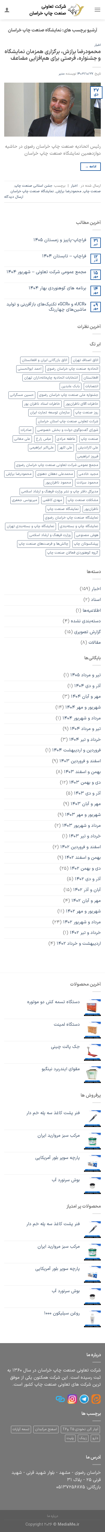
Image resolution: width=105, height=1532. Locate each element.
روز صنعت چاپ (86, 412)
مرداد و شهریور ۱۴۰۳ (81, 825)
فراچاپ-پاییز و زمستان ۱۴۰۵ (59, 240)
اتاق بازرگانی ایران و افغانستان (44, 360)
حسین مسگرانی (22, 395)
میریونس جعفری (24, 500)
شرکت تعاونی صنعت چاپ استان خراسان (68, 421)
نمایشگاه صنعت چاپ (63, 509)
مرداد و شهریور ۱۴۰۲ (82, 922)
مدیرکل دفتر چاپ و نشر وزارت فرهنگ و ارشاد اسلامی (59, 491)
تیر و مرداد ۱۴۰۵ (85, 675)
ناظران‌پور (91, 509)
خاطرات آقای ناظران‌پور (82, 403)
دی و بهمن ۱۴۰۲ (85, 868)
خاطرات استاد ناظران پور (42, 403)
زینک (83, 1438)
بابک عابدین (70, 386)
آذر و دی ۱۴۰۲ (88, 879)
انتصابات (91, 386)
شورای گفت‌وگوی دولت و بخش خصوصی (67, 430)
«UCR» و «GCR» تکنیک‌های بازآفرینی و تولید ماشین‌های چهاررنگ (46, 307)
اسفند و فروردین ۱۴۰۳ (80, 761)
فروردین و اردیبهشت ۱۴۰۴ (76, 750)
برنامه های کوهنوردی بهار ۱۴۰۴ (57, 288)
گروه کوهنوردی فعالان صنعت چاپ (72, 552)
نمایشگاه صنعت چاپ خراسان (32, 191)
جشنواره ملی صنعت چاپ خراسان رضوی (68, 395)
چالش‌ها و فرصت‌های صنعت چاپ (43, 543)
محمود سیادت (87, 482)
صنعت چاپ (92, 191)
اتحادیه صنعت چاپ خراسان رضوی (72, 368)
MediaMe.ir (69, 1525)
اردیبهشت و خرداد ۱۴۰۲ (79, 943)
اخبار (97, 45)
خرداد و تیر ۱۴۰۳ (85, 836)
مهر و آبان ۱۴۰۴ (86, 696)
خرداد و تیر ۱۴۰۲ (85, 932)
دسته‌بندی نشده (86, 621)
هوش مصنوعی (87, 535)
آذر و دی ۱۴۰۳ (87, 793)
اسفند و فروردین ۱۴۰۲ (80, 847)
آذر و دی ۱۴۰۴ (87, 686)
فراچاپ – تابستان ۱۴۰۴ (64, 256)
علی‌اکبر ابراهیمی (42, 447)
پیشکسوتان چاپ (86, 543)
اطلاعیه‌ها (92, 610)
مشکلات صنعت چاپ (83, 500)
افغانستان (90, 377)
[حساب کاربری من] (7, 10)
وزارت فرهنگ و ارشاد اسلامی (50, 535)
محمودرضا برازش (68, 191)
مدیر (61, 73)
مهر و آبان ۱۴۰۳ (86, 804)
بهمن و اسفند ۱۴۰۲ (83, 857)
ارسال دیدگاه (13, 196)
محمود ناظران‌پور (58, 482)
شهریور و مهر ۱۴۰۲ (83, 911)
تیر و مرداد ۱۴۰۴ (85, 729)
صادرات (26, 430)
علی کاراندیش (88, 447)
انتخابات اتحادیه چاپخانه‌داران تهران (51, 377)
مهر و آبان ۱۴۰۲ (86, 900)
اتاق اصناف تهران (85, 360)
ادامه (90, 166)
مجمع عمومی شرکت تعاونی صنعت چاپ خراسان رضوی (57, 465)
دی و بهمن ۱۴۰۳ (85, 782)
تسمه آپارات (21, 1429)
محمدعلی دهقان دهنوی (55, 474)
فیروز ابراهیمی (87, 456)
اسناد (96, 599)
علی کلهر (65, 447)
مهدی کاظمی (52, 500)
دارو (95, 1438)
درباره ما (52, 1516)
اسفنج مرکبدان (46, 1429)
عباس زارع (43, 438)
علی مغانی (22, 438)
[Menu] (97, 9)
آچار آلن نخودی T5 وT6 (80, 1429)
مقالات (94, 642)
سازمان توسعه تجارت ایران (50, 412)
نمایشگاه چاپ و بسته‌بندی (79, 526)
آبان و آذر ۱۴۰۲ (87, 890)
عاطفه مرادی (66, 438)
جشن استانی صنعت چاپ (33, 185)
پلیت (70, 1438)
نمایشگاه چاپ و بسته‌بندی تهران (30, 526)
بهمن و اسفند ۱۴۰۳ (82, 772)
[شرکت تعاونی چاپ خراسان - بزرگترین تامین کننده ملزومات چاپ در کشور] (57, 9)
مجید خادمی (88, 474)
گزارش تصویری (87, 632)
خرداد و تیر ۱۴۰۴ (85, 739)
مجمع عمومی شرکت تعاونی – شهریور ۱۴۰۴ (46, 272)
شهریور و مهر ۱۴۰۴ (83, 707)
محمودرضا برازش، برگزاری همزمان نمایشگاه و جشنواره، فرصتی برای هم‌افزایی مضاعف (52, 55)
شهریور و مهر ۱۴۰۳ (83, 814)
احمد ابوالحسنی (29, 368)
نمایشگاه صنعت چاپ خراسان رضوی (71, 517)
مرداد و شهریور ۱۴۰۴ (81, 718)
